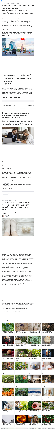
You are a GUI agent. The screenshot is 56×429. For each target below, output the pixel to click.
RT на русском (12, 110)
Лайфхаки (15, 200)
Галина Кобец (7, 215)
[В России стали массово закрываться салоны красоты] (48, 368)
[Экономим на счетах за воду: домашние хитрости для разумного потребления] (8, 407)
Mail (1, 428)
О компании (3, 428)
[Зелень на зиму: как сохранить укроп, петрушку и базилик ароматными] (48, 407)
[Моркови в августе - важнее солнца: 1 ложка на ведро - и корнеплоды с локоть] (8, 394)
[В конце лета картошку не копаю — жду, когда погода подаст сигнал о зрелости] (21, 407)
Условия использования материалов (34, 428)
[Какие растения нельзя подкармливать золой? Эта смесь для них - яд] (8, 368)
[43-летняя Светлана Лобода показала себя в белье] (34, 421)
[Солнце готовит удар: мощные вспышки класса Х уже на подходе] (21, 421)
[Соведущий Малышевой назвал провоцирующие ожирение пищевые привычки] (48, 342)
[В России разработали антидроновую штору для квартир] (8, 421)
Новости (18, 3)
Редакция (28, 428)
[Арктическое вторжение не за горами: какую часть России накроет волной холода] (34, 394)
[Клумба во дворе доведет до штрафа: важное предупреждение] (21, 355)
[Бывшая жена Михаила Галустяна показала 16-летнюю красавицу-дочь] (8, 342)
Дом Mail (11, 200)
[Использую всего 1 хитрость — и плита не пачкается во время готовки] (34, 381)
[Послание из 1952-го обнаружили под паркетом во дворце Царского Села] (21, 329)
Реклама (7, 428)
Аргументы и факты (12, 3)
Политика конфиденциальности (51, 428)
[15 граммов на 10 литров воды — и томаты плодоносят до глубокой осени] (21, 381)
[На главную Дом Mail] (3, 1)
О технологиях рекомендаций (42, 428)
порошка (15, 256)
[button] (18, 47)
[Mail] (1, 1)
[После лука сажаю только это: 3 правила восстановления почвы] (8, 355)
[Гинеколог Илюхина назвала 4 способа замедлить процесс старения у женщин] (48, 381)
